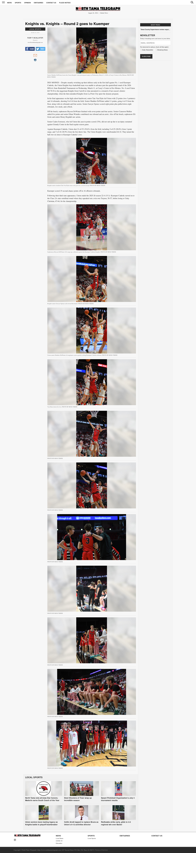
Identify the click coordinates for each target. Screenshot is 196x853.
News (9, 3)
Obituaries (38, 3)
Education (59, 843)
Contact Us (51, 3)
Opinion (27, 3)
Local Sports (35, 29)
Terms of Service (101, 850)
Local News (59, 838)
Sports (18, 3)
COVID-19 (59, 841)
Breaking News (163, 50)
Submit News (104, 13)
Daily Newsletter (147, 50)
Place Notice (65, 3)
